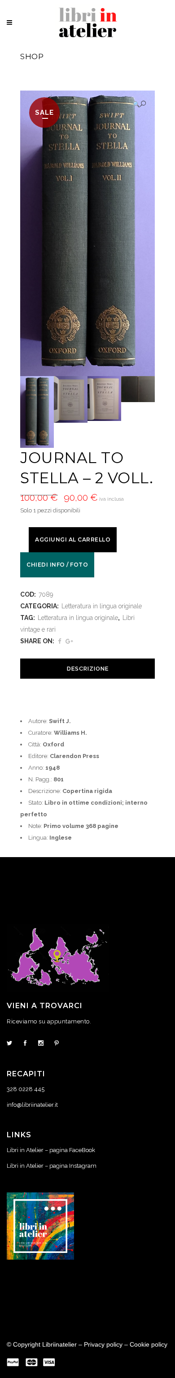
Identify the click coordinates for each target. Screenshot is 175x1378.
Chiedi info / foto (57, 564)
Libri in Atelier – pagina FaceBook (51, 1150)
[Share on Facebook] (59, 641)
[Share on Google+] (69, 641)
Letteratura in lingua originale (101, 606)
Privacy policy (103, 1344)
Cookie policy (148, 1344)
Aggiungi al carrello (72, 539)
